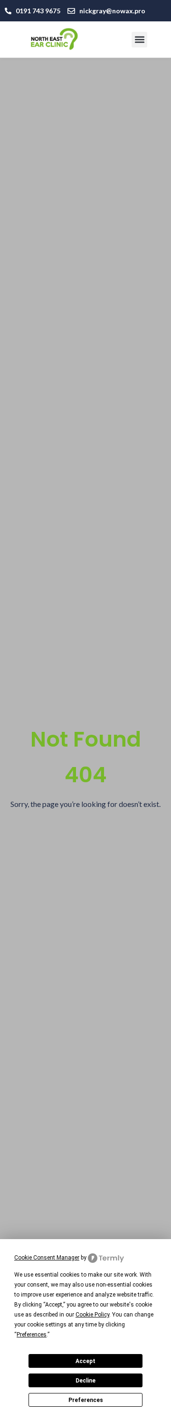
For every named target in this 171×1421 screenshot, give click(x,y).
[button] (139, 39)
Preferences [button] (32, 1334)
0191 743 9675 (38, 11)
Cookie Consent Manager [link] (46, 1257)
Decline (85, 1380)
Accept (85, 1361)
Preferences (85, 1400)
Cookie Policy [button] (92, 1314)
